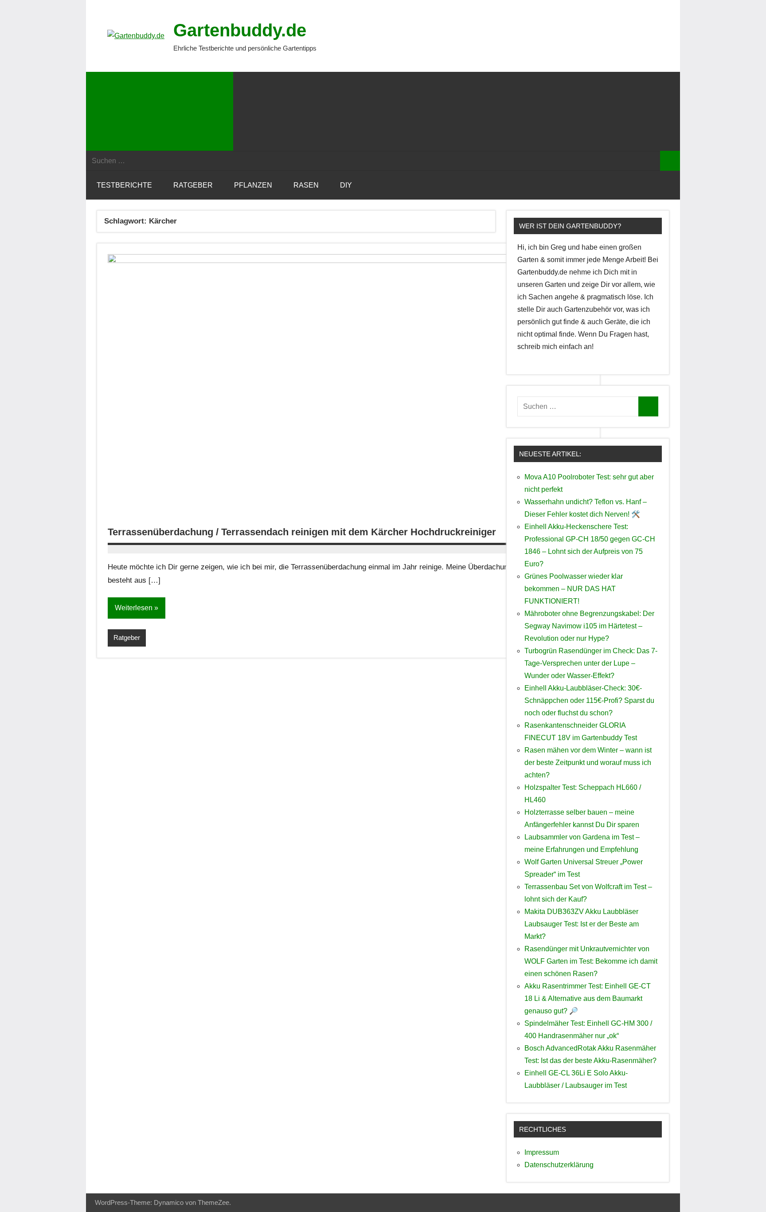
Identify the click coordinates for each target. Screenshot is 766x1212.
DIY (346, 185)
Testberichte (124, 185)
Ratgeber (193, 185)
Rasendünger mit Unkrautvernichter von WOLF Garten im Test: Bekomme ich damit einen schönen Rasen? (590, 961)
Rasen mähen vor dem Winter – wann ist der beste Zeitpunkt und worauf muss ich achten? (588, 762)
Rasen (306, 185)
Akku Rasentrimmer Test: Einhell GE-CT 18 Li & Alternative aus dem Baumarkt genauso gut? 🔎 (587, 998)
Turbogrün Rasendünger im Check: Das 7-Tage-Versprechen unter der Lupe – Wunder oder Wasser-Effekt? (590, 663)
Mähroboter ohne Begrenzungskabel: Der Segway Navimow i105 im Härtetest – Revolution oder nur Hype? (589, 626)
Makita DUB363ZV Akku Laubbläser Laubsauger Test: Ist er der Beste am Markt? (581, 924)
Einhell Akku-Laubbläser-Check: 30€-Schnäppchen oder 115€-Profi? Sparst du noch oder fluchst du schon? (589, 700)
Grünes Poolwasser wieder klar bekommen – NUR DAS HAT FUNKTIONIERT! (573, 589)
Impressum (541, 1152)
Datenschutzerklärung (559, 1165)
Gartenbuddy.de (239, 30)
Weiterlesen (133, 608)
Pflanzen (253, 185)
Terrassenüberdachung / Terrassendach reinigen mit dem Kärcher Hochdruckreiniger (302, 531)
